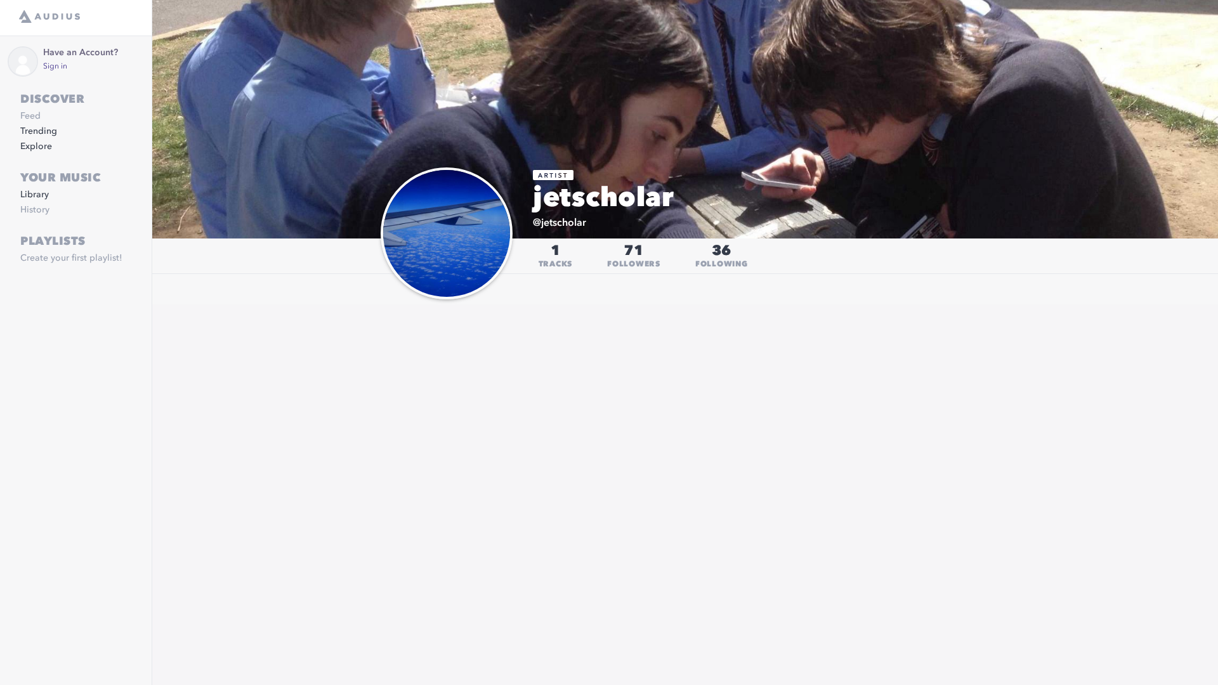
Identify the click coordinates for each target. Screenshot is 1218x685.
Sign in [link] (55, 66)
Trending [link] (38, 131)
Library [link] (34, 194)
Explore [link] (36, 146)
